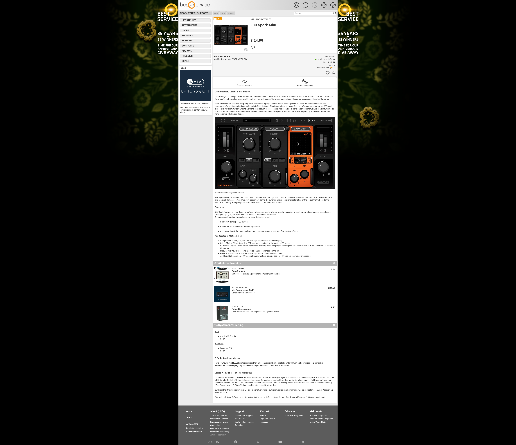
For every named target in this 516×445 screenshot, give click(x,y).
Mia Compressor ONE (243, 290)
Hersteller (189, 20)
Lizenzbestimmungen (219, 422)
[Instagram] (302, 441)
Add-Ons (187, 51)
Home (216, 13)
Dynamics (230, 13)
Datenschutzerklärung (219, 431)
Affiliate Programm (218, 435)
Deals (185, 61)
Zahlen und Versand (218, 415)
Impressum (265, 422)
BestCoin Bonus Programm (321, 419)
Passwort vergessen (318, 415)
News (188, 411)
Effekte (222, 13)
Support (202, 13)
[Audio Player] (252, 48)
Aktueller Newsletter (193, 431)
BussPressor (238, 271)
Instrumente (190, 25)
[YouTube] (280, 441)
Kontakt (263, 415)
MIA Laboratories (260, 19)
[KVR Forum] (213, 441)
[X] (257, 441)
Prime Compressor (241, 309)
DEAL (217, 18)
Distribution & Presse (219, 419)
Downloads (240, 419)
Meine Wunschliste (318, 422)
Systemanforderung (305, 85)
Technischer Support (244, 415)
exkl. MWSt (332, 65)
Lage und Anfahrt (267, 419)
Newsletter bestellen (194, 428)
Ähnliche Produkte (244, 85)
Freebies (187, 56)
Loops (185, 30)
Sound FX (187, 35)
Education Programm (294, 415)
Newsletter (187, 13)
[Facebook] (235, 441)
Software (188, 46)
